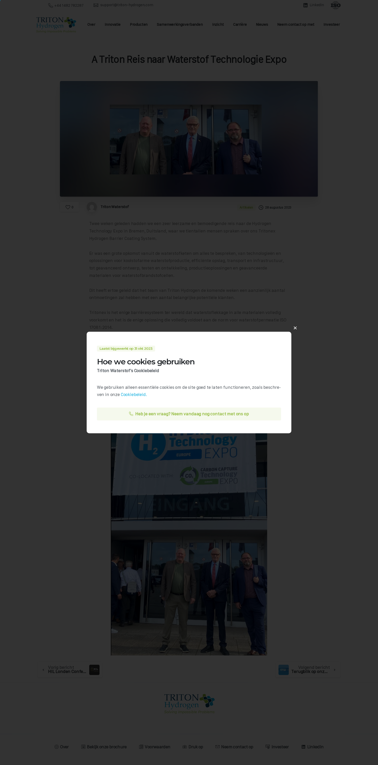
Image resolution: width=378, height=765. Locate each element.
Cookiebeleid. (134, 394)
